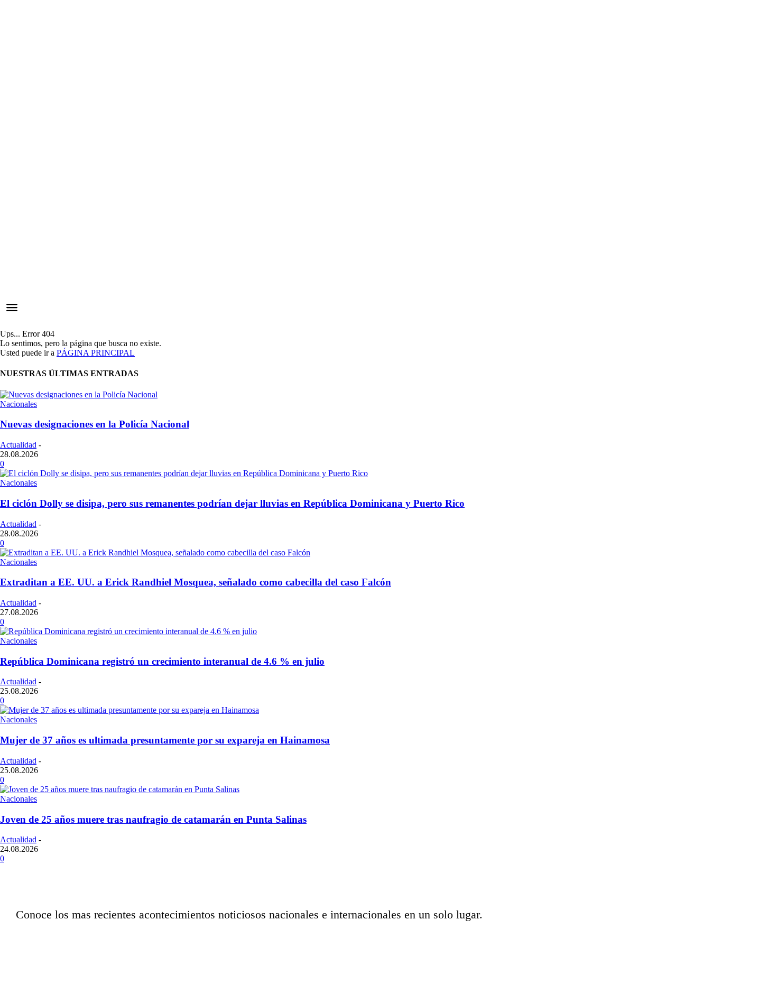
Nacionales (18, 403)
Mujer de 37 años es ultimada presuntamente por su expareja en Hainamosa (165, 740)
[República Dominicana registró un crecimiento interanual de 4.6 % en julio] (128, 631)
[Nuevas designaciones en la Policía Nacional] (79, 394)
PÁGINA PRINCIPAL (96, 352)
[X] (561, 940)
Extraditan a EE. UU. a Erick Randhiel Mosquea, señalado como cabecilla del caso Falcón (195, 582)
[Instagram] (535, 940)
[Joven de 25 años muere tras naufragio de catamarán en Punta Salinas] (119, 789)
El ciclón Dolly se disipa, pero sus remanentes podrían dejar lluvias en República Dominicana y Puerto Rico (232, 503)
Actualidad (18, 444)
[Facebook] (509, 940)
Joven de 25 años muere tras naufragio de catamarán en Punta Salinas (153, 819)
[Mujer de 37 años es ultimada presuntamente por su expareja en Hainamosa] (129, 709)
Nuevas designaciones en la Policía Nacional (94, 424)
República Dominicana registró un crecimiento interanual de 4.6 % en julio (162, 661)
